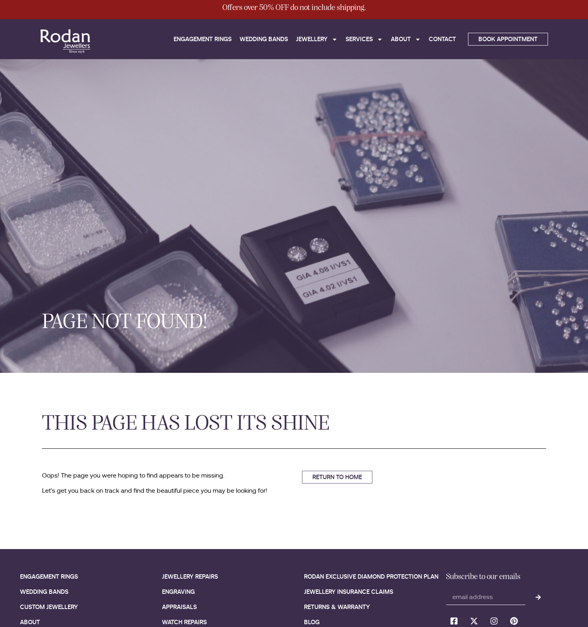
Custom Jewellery (49, 606)
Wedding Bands (264, 39)
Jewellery (312, 39)
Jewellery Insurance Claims (348, 591)
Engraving (178, 591)
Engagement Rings (203, 39)
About (401, 39)
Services (359, 39)
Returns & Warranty (337, 606)
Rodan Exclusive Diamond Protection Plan (371, 576)
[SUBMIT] (538, 597)
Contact (442, 39)
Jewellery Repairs (190, 576)
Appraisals (179, 606)
